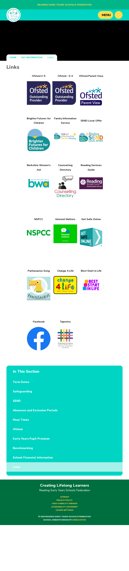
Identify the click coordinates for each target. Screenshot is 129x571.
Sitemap (64, 497)
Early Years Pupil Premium (31, 439)
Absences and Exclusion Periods (35, 410)
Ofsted (17, 429)
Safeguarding (22, 391)
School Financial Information (33, 457)
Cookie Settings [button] (64, 510)
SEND (17, 401)
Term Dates (21, 382)
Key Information (31, 57)
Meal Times (21, 420)
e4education (79, 520)
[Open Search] (119, 15)
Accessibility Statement (64, 507)
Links (50, 57)
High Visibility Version (64, 503)
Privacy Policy (64, 500)
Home (13, 57)
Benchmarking (23, 448)
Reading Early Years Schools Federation (64, 4)
